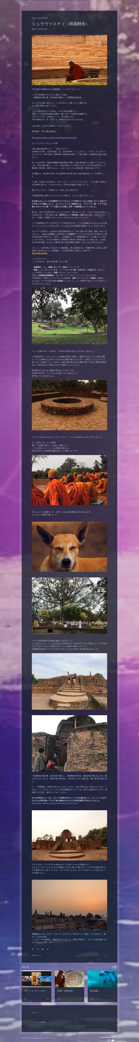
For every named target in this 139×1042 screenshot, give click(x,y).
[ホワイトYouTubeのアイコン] (112, 1040)
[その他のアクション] (106, 18)
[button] (115, 4)
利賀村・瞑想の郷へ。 (66, 991)
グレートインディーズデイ (35, 991)
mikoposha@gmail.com (107, 1037)
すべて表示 (113, 967)
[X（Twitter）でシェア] (38, 949)
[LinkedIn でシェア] (43, 949)
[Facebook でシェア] (33, 949)
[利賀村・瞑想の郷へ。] (69, 978)
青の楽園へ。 (95, 991)
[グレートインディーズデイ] (36, 978)
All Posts (25, 4)
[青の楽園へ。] (102, 978)
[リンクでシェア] (48, 949)
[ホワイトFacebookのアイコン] (108, 1040)
